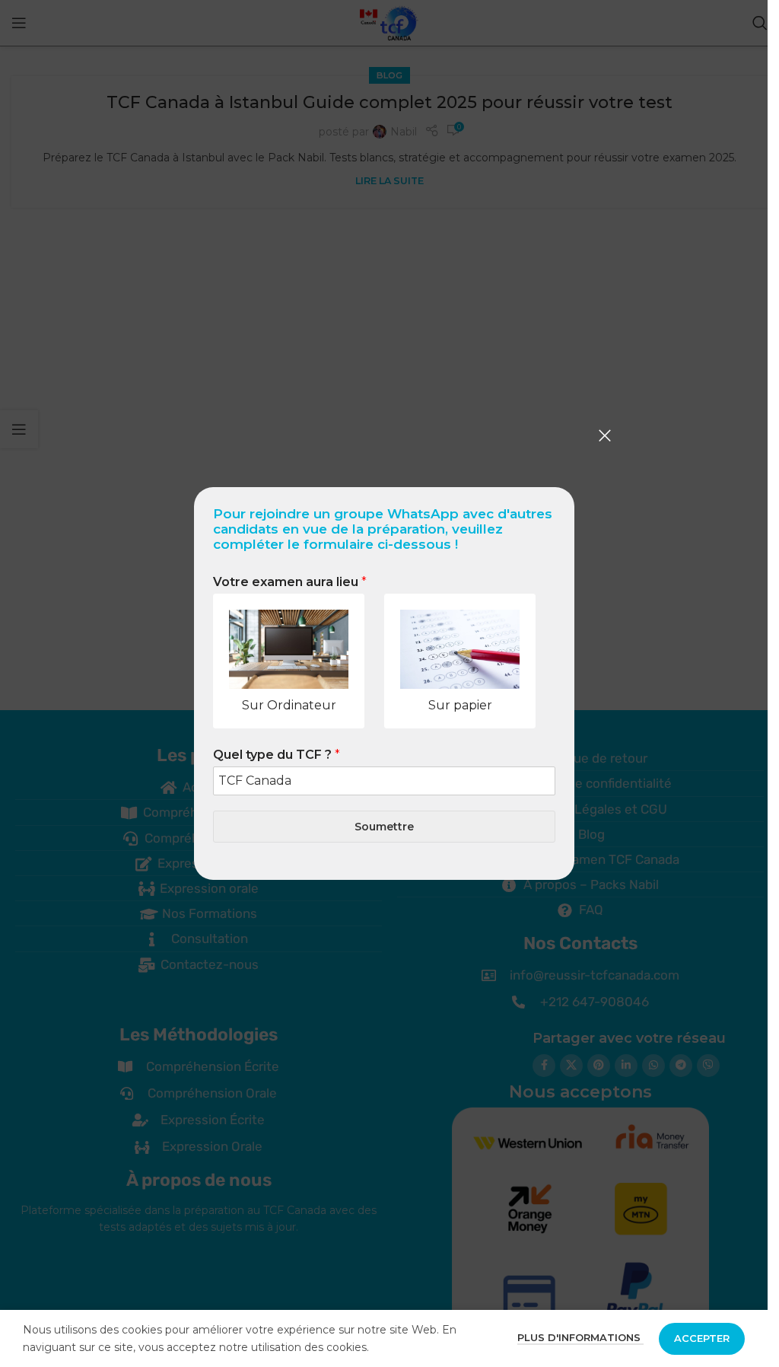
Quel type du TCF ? (276, 754)
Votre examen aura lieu (290, 582)
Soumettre (384, 826)
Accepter (702, 1338)
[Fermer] (605, 435)
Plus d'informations (580, 1337)
